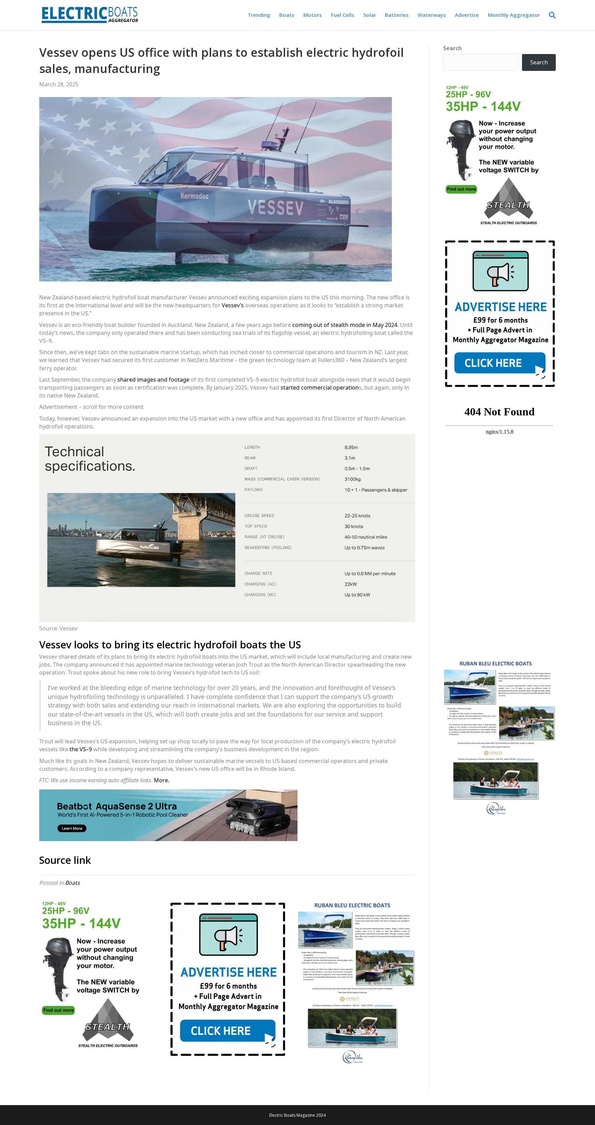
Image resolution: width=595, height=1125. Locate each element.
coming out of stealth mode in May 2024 (344, 325)
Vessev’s (233, 305)
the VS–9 (81, 749)
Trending (259, 14)
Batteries (397, 14)
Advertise (467, 14)
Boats (286, 14)
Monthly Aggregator (514, 14)
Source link (65, 860)
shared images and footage (153, 379)
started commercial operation (320, 387)
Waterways (432, 14)
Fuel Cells (342, 14)
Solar (369, 14)
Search (452, 48)
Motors (312, 14)
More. (161, 780)
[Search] (550, 15)
